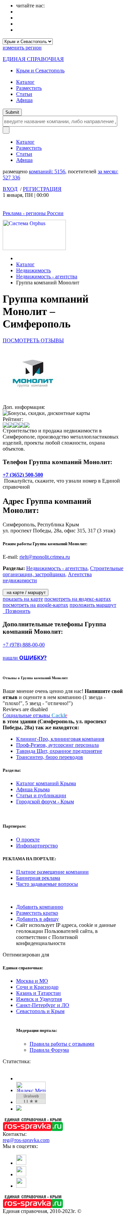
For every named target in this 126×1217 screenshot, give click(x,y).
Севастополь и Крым (40, 1011)
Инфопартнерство (37, 845)
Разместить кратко (37, 913)
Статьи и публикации (41, 795)
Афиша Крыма (33, 789)
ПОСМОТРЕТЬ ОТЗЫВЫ (33, 340)
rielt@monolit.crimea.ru (44, 557)
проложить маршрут (93, 605)
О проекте (28, 839)
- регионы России (33, 213)
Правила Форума (49, 1050)
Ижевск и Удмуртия (39, 999)
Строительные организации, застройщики (63, 571)
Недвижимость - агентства (46, 276)
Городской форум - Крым (45, 801)
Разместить (29, 88)
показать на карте (23, 599)
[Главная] (18, 258)
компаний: (47, 171)
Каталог (25, 82)
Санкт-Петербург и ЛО (42, 1005)
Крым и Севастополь (40, 70)
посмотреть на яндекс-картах (77, 599)
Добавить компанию (39, 907)
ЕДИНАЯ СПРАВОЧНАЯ (33, 59)
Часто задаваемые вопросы (47, 884)
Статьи (24, 94)
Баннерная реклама (38, 878)
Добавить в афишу (37, 919)
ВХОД (10, 189)
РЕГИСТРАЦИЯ (42, 189)
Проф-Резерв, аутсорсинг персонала (57, 745)
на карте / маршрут (25, 592)
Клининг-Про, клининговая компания (60, 739)
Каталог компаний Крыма (46, 783)
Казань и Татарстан (38, 993)
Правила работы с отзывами (62, 1044)
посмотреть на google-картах (35, 605)
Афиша (24, 100)
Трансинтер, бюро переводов (49, 757)
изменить (22, 47)
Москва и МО (32, 981)
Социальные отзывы (35, 715)
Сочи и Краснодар (37, 987)
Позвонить (16, 611)
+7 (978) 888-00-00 (24, 645)
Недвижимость (33, 270)
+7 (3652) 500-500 (23, 475)
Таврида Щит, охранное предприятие (59, 751)
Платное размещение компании (52, 872)
